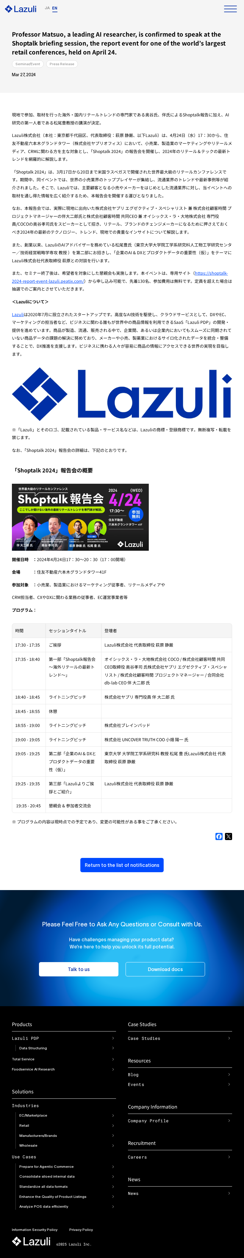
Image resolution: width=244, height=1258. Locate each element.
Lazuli (18, 314)
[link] (113, 1038)
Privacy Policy (81, 1230)
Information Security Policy (34, 1230)
